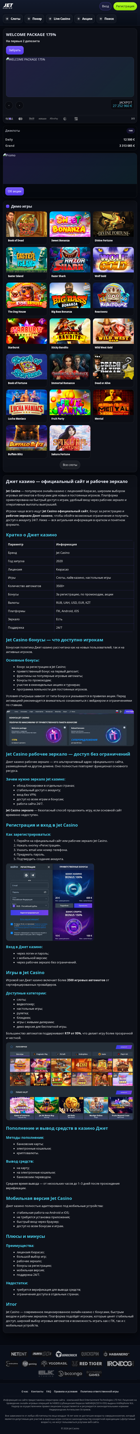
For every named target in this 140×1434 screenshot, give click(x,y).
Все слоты (70, 465)
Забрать (15, 50)
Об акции (14, 191)
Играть (34, 224)
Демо (18, 224)
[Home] (8, 6)
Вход (105, 6)
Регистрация (125, 6)
